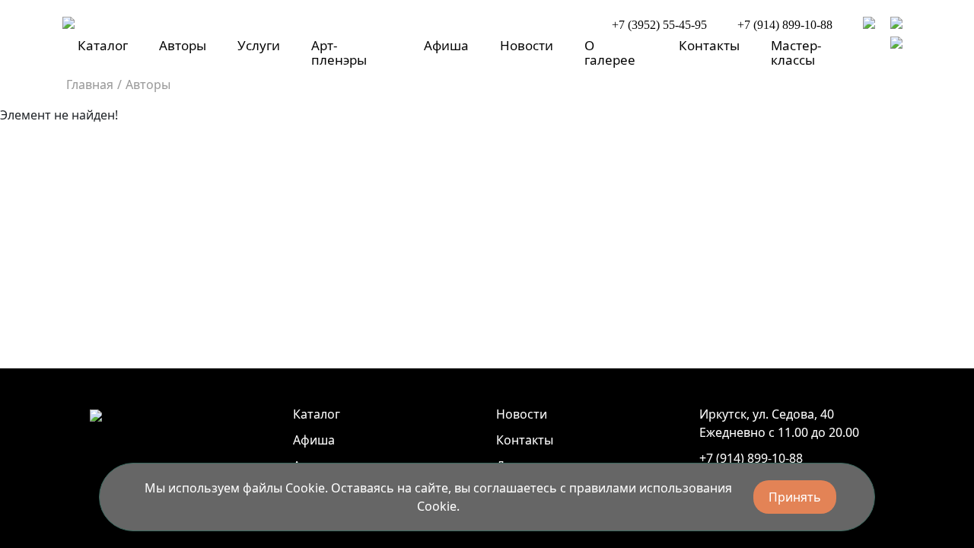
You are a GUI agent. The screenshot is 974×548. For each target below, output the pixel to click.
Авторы (182, 45)
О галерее (609, 52)
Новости (526, 45)
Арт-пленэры (339, 52)
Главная (89, 84)
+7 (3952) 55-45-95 (659, 24)
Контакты (709, 45)
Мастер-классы (796, 52)
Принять (795, 497)
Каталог (103, 45)
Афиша (446, 45)
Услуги (258, 45)
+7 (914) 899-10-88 (784, 24)
